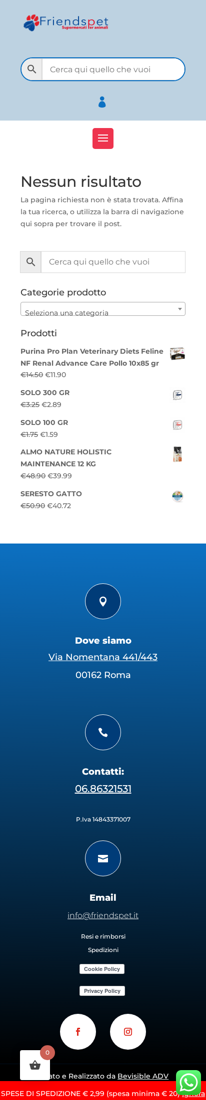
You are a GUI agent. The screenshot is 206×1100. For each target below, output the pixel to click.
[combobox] (103, 309)
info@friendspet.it (103, 915)
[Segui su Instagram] (128, 1032)
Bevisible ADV (143, 1076)
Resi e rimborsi (103, 936)
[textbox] (103, 312)
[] (120, 114)
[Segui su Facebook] (78, 1032)
